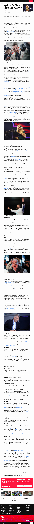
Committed (11, 509)
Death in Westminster (11, 509)
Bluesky (27, 509)
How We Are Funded (4, 509)
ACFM (10, 507)
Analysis (18, 508)
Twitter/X (27, 508)
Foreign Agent (11, 510)
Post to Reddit (20, 475)
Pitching (2, 511)
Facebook (27, 510)
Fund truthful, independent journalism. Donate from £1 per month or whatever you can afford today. (8, 481)
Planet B (10, 511)
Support (2, 507)
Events (2, 509)
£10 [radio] (22, 481)
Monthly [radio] (21, 479)
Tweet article (5, 475)
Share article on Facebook (10, 475)
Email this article (16, 475)
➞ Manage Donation (4, 513)
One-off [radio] (28, 479)
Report (18, 509)
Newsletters (3, 508)
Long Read (19, 510)
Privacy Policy (19, 523)
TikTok (27, 509)
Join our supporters (30, 520)
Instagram (27, 507)
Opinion (18, 509)
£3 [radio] (18, 481)
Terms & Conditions (4, 514)
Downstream (19, 514)
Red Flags (19, 511)
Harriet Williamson (8, 12)
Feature (18, 507)
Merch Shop (3, 510)
